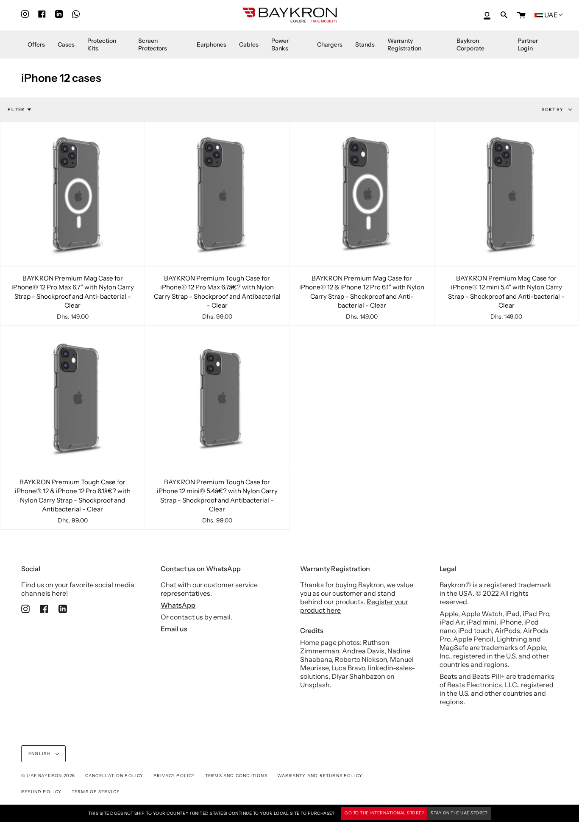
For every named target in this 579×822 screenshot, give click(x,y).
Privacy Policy (174, 775)
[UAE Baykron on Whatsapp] (75, 14)
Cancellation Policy (114, 775)
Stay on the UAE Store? (459, 813)
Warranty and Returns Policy (319, 775)
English (40, 753)
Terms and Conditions (236, 775)
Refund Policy (41, 791)
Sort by (553, 109)
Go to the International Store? (384, 813)
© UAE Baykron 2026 (48, 775)
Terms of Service (96, 791)
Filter (16, 109)
